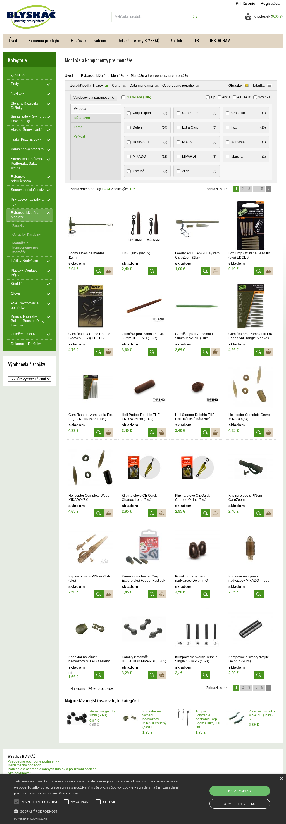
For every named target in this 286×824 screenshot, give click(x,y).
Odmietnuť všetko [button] (240, 804)
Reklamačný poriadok (24, 765)
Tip (213, 97)
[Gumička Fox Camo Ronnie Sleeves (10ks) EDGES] (90, 330)
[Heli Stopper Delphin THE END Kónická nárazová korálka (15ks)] (197, 410)
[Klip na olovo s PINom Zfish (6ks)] (90, 572)
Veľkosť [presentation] (79, 136)
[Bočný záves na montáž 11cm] (90, 249)
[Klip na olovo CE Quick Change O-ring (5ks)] (197, 491)
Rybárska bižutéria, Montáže (102, 76)
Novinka (264, 97)
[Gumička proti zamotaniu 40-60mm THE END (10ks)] (144, 330)
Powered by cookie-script (31, 818)
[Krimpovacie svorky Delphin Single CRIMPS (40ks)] (197, 653)
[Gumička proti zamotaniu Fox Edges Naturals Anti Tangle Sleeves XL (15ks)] (90, 410)
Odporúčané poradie (178, 85)
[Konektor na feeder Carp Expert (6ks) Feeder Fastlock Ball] (144, 572)
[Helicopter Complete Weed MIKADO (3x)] (90, 491)
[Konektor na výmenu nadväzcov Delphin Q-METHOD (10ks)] (197, 572)
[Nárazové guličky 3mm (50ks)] (77, 726)
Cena (116, 85)
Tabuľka (258, 85)
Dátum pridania (141, 85)
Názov (98, 85)
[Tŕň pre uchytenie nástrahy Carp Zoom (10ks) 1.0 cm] (183, 726)
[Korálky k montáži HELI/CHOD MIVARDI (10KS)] (144, 653)
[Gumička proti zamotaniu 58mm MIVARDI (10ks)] (197, 330)
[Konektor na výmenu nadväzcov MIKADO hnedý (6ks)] (250, 572)
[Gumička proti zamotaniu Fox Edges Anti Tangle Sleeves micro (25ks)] (250, 330)
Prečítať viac (69, 793)
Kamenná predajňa (44, 40)
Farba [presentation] (78, 127)
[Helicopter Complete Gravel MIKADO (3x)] (250, 410)
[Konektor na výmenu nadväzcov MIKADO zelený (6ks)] (90, 653)
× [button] (281, 779)
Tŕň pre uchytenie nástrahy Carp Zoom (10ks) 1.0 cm (208, 719)
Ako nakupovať (19, 773)
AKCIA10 (244, 97)
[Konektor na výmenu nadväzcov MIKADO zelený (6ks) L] (130, 726)
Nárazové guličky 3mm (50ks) (102, 713)
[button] (98, 810)
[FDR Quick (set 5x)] (144, 249)
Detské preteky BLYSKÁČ (138, 40)
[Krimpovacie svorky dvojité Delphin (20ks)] (250, 653)
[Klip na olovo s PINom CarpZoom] (250, 491)
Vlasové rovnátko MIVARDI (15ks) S (262, 715)
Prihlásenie (245, 3)
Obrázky (235, 85)
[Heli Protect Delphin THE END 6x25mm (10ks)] (144, 410)
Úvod (13, 40)
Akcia (226, 97)
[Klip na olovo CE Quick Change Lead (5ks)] (144, 491)
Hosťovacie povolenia (88, 40)
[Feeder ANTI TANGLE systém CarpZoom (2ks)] (197, 249)
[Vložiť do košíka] (108, 271)
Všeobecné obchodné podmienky (33, 761)
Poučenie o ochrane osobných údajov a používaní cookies (52, 769)
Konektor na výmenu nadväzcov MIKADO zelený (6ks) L (154, 719)
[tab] (96, 108)
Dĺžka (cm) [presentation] (82, 118)
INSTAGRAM (220, 40)
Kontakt (177, 40)
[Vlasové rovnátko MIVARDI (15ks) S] (236, 726)
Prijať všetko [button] (239, 791)
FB (197, 40)
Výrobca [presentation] (80, 109)
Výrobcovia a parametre (93, 97)
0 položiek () (268, 16)
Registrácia (270, 3)
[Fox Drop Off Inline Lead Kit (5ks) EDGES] (250, 249)
